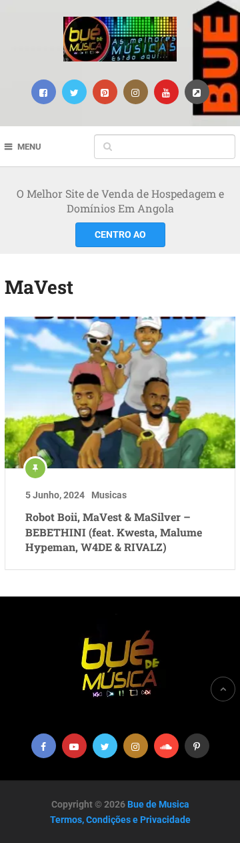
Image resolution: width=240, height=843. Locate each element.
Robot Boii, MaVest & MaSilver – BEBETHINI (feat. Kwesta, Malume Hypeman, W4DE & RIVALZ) (113, 532)
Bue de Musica (158, 804)
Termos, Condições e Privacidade (120, 819)
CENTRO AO (120, 234)
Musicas (109, 495)
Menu (29, 147)
